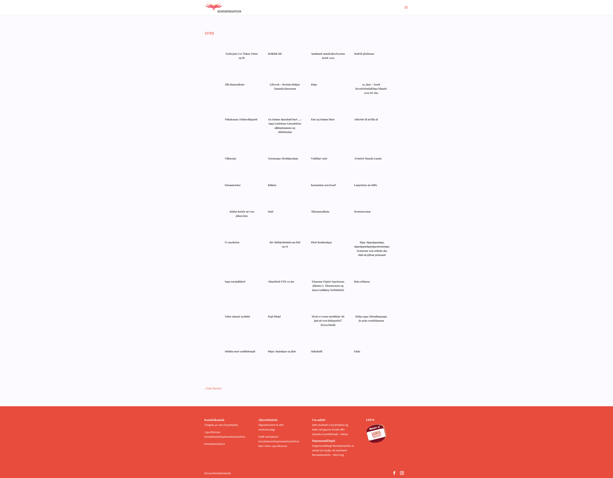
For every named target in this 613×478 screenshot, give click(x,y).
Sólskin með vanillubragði (240, 351)
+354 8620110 (212, 432)
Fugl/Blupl (274, 316)
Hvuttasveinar (362, 211)
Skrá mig (338, 454)
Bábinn (272, 185)
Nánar (344, 434)
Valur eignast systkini (237, 316)
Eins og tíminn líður (323, 119)
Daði (270, 211)
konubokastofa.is (214, 443)
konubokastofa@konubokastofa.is (224, 436)
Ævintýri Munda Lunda (368, 158)
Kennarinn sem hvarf (323, 185)
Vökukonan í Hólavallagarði (241, 119)
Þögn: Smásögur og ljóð (282, 351)
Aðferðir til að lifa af (366, 119)
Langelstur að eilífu (365, 185)
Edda (357, 351)
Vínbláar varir (319, 158)
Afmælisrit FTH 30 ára (281, 281)
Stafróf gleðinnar (364, 53)
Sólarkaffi (316, 351)
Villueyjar (230, 158)
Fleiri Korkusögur (321, 242)
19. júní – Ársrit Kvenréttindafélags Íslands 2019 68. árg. (371, 89)
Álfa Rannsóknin (234, 84)
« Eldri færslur (213, 388)
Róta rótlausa (362, 281)
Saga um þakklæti (235, 281)
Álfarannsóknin (320, 211)
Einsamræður (233, 185)
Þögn (314, 84)
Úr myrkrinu (232, 242)
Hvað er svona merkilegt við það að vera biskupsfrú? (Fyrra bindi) (328, 321)
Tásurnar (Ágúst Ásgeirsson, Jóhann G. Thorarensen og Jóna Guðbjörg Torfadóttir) (328, 286)
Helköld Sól (275, 53)
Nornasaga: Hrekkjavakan (283, 158)
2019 (209, 32)
